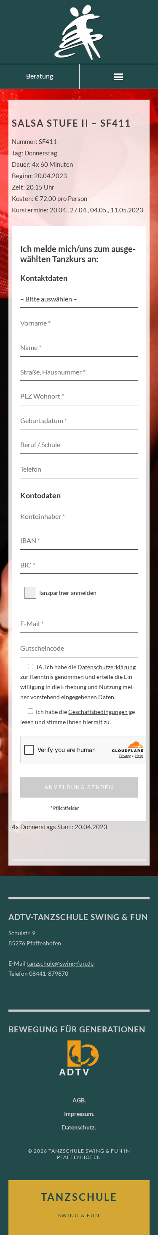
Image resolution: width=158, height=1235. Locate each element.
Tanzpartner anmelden (67, 592)
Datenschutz (78, 1127)
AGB (78, 1100)
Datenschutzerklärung (107, 666)
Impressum (78, 1113)
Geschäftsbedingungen (98, 711)
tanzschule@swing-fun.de (60, 963)
